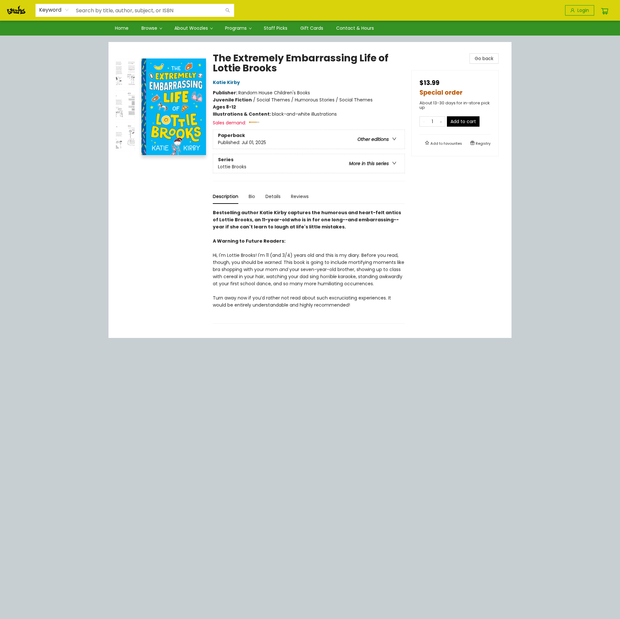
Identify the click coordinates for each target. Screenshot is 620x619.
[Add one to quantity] (441, 121)
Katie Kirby (226, 82)
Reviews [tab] (300, 196)
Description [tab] (225, 196)
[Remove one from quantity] (424, 121)
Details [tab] (273, 196)
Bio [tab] (252, 196)
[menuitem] (121, 28)
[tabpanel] (309, 266)
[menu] (310, 28)
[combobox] (54, 10)
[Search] (227, 10)
